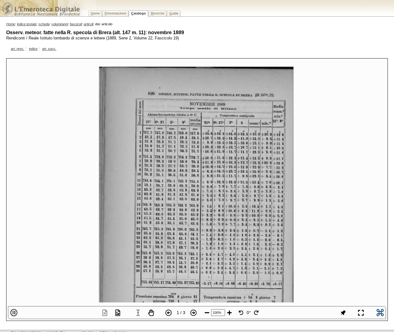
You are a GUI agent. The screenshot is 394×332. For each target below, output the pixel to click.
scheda (44, 24)
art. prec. (17, 49)
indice (33, 49)
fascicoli (76, 24)
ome (95, 13)
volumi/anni (59, 24)
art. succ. (49, 49)
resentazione (115, 13)
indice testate (27, 24)
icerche (157, 13)
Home (10, 24)
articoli (88, 24)
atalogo (138, 13)
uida (173, 13)
